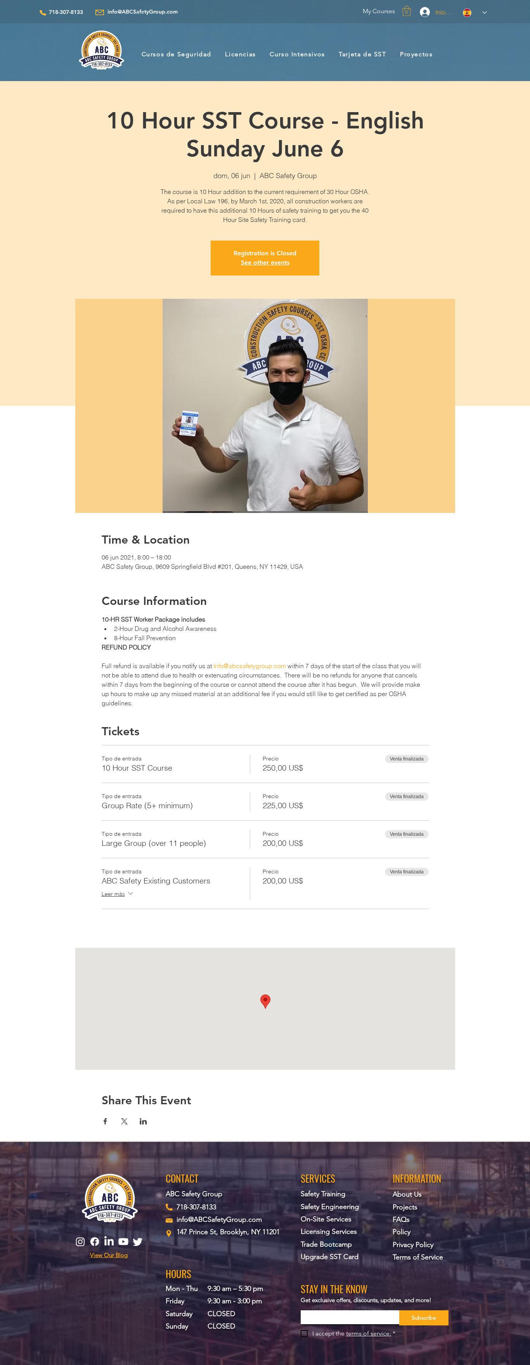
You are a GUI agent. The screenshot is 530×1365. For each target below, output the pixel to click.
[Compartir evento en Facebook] (105, 1121)
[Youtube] (123, 1241)
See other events (265, 262)
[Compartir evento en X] (124, 1121)
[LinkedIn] (109, 1241)
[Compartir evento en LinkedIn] (143, 1121)
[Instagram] (80, 1241)
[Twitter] (138, 1241)
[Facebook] (94, 1241)
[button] (406, 11)
